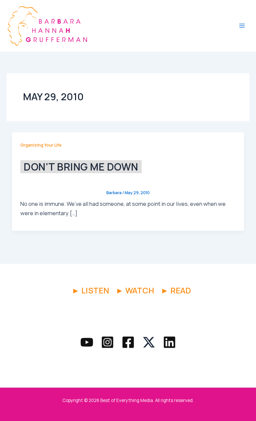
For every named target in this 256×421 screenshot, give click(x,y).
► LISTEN (90, 290)
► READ (176, 290)
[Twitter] (148, 342)
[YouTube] (86, 342)
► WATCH (135, 290)
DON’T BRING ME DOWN (81, 167)
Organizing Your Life (41, 145)
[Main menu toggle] (241, 25)
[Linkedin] (169, 342)
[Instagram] (107, 342)
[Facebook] (128, 342)
